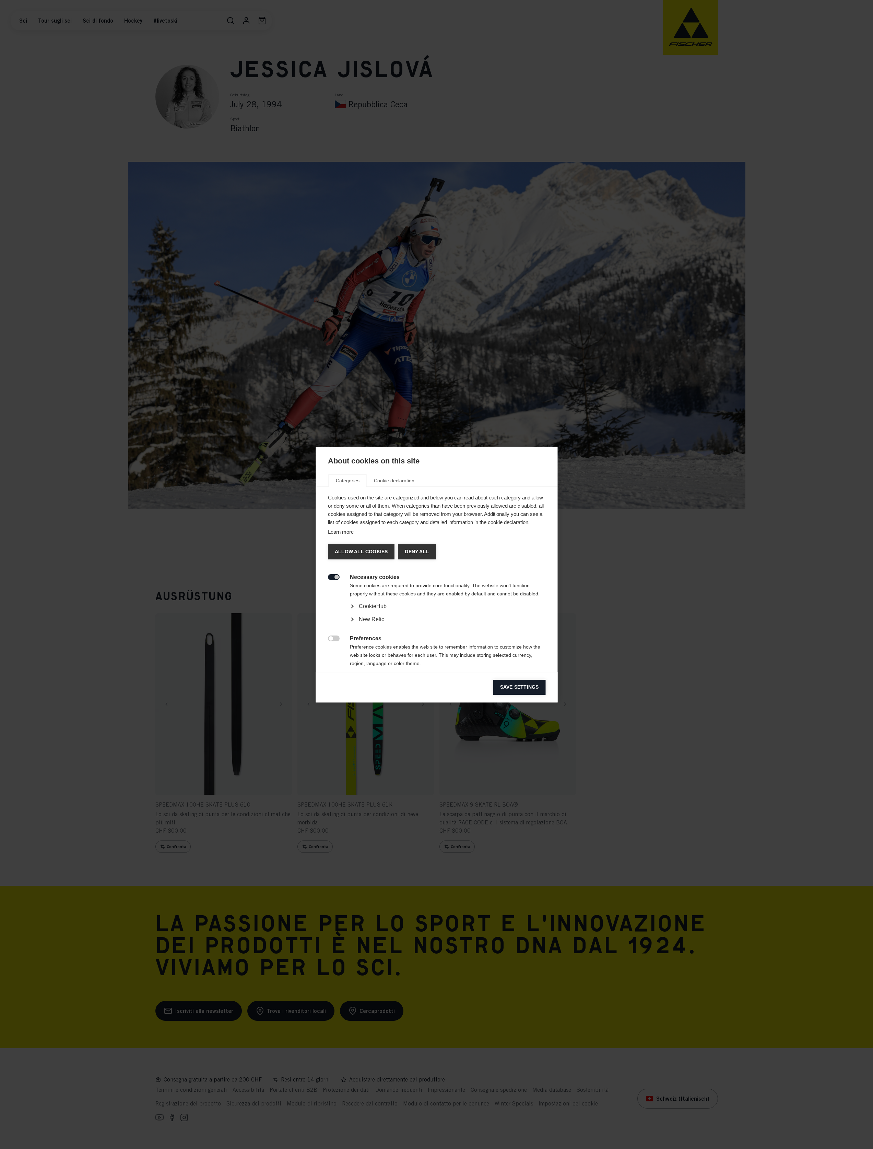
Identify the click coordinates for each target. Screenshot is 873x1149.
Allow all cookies (360, 551)
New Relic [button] (371, 619)
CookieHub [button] (372, 606)
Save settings (519, 687)
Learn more (340, 532)
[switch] (330, 576)
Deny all (416, 551)
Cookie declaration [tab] (394, 480)
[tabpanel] (436, 625)
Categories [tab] (347, 480)
